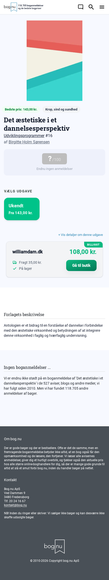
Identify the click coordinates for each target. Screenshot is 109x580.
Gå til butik (81, 265)
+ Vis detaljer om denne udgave (80, 235)
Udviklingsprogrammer (24, 135)
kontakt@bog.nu (15, 505)
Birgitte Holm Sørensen (29, 142)
